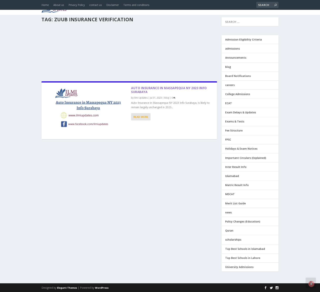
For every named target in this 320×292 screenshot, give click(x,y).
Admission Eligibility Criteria (243, 39)
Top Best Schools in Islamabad (245, 249)
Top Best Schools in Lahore (242, 258)
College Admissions (237, 94)
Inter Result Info (235, 167)
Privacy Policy (77, 5)
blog (120, 7)
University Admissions (239, 267)
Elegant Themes (67, 287)
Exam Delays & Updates (240, 112)
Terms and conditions (136, 5)
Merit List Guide (235, 203)
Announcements (219, 7)
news (107, 7)
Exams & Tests (186, 7)
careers (136, 7)
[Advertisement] (129, 51)
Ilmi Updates (141, 97)
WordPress (102, 287)
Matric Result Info (237, 185)
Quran (229, 230)
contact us (95, 5)
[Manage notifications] (311, 284)
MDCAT (230, 194)
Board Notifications (238, 76)
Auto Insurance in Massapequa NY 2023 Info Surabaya (169, 90)
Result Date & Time (257, 7)
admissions (156, 7)
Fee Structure (234, 130)
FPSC (228, 139)
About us (58, 5)
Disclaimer (112, 5)
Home (45, 5)
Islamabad (232, 176)
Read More (140, 117)
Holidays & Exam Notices (241, 148)
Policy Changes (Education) (242, 221)
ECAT (228, 103)
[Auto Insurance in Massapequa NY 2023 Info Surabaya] (86, 110)
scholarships (233, 239)
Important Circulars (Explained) (245, 158)
